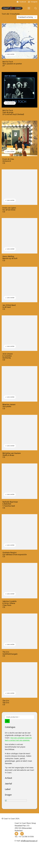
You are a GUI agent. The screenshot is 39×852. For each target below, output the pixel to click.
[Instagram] (22, 833)
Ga (7, 721)
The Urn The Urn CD (5, 703)
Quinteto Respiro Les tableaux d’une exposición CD (14, 555)
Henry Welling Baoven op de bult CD (9, 259)
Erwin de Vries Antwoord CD (8, 161)
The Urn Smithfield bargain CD (9, 654)
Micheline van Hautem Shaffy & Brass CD (11, 455)
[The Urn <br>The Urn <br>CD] (19, 680)
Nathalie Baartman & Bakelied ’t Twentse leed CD (10, 505)
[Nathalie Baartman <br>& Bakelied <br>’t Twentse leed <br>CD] (19, 481)
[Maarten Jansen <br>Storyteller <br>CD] (19, 384)
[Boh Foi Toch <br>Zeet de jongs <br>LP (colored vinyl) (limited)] (19, 90)
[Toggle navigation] (29, 8)
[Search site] (35, 8)
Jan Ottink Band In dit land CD (9, 307)
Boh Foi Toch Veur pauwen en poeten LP (12, 64)
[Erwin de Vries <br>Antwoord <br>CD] (19, 138)
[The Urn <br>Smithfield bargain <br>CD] (19, 631)
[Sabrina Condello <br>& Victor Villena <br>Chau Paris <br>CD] (19, 580)
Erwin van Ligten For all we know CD (9, 210)
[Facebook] (16, 833)
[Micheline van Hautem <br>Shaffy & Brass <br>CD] (19, 432)
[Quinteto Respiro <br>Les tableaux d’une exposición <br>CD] (19, 532)
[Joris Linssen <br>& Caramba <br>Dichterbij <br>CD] (19, 333)
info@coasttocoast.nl (29, 841)
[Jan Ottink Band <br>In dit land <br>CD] (19, 284)
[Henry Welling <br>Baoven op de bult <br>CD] (19, 236)
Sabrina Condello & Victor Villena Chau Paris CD (9, 604)
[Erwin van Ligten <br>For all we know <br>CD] (19, 187)
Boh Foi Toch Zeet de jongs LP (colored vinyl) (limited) (13, 113)
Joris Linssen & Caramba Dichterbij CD (7, 357)
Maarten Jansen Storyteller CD (8, 407)
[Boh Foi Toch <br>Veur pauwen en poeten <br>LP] (19, 41)
